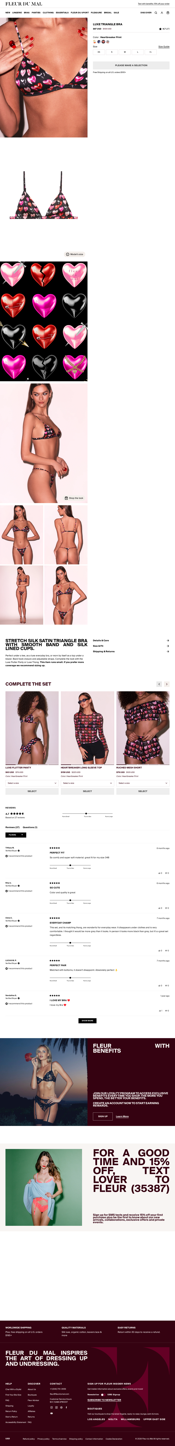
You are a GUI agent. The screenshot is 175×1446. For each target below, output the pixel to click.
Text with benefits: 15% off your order (154, 3)
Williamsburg (130, 1419)
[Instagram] (51, 1408)
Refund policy (29, 1439)
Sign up (103, 1116)
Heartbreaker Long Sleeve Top (81, 768)
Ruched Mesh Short (129, 768)
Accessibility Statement (15, 1422)
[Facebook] (66, 1408)
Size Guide (164, 46)
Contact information (94, 1439)
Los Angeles (96, 1419)
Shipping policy (76, 1439)
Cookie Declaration (114, 1439)
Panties (36, 12)
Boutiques (32, 1395)
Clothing (48, 12)
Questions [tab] (30, 828)
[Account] (162, 12)
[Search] (156, 12)
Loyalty (31, 1406)
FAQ (7, 1400)
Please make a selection (131, 65)
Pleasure (96, 12)
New (7, 12)
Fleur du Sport (80, 12)
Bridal (108, 12)
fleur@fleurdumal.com (59, 1394)
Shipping (9, 1406)
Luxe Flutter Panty (18, 768)
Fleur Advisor (33, 1400)
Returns (31, 1417)
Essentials (62, 12)
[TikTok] (56, 1408)
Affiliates (31, 1411)
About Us (32, 1389)
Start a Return (11, 1417)
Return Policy (11, 1411)
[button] (44, 77)
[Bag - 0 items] (168, 12)
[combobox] (32, 783)
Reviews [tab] (12, 828)
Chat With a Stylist (13, 1389)
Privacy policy (43, 1439)
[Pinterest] (61, 1408)
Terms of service (59, 1439)
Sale (116, 12)
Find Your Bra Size (13, 1395)
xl (150, 52)
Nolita (113, 1419)
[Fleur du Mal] (23, 3)
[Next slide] (167, 684)
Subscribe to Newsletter (104, 1400)
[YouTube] (51, 1414)
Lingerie (17, 12)
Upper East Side (154, 1419)
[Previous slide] (159, 684)
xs (99, 52)
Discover (146, 12)
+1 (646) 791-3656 (58, 1389)
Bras (27, 12)
